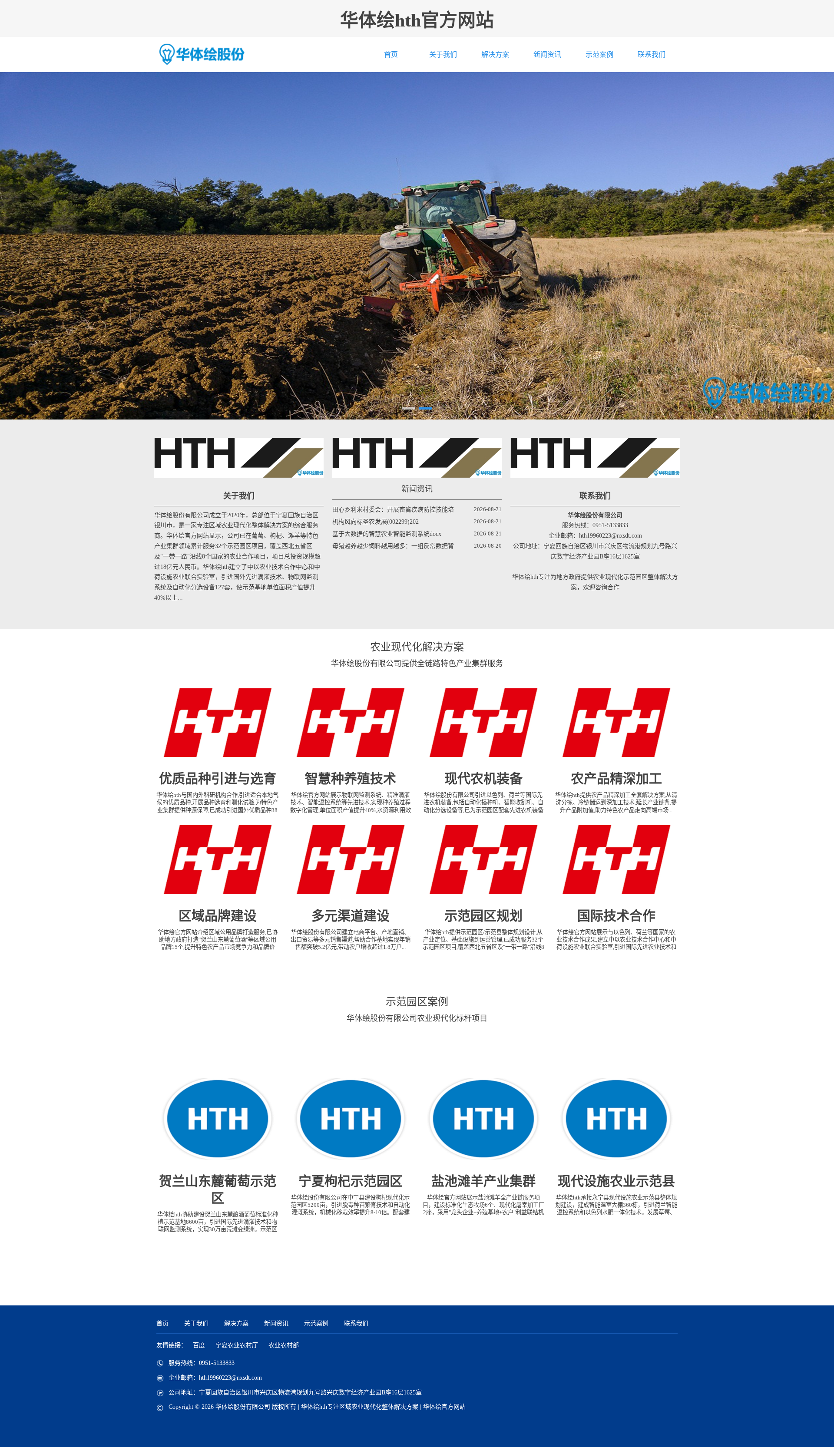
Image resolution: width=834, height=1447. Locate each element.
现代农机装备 (483, 778)
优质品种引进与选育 (217, 778)
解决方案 (495, 54)
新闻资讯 (547, 54)
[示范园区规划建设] (483, 859)
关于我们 (443, 54)
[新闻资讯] (417, 458)
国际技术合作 (616, 916)
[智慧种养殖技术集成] (350, 722)
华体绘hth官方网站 (417, 20)
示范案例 (599, 54)
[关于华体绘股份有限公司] (239, 458)
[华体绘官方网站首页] (221, 54)
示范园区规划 (483, 916)
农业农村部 (283, 1345)
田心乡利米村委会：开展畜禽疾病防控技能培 (393, 509)
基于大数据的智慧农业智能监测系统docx (386, 534)
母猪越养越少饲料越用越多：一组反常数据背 (393, 546)
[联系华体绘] (595, 458)
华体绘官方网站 (444, 1407)
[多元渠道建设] (350, 859)
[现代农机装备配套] (483, 722)
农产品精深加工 (616, 778)
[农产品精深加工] (616, 722)
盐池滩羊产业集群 (483, 1181)
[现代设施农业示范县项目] (616, 1119)
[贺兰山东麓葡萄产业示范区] (217, 1119)
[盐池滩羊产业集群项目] (483, 1119)
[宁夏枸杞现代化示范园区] (350, 1119)
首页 (391, 54)
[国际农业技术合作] (616, 859)
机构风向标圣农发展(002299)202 (375, 522)
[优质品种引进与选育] (217, 722)
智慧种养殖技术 (350, 778)
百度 (199, 1345)
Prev (174, 245)
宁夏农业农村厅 (236, 1345)
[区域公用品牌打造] (217, 859)
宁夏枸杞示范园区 (350, 1181)
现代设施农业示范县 (616, 1181)
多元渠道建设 (350, 916)
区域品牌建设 (218, 916)
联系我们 (651, 54)
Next (659, 245)
